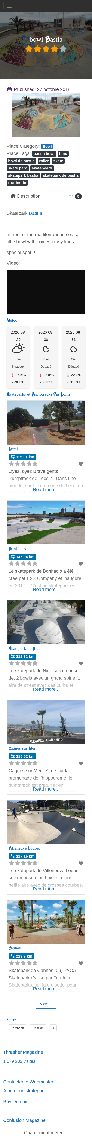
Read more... (46, 489)
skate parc (17, 168)
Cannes (15, 948)
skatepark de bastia (61, 175)
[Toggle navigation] (9, 6)
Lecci (13, 449)
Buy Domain (16, 1101)
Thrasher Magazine (23, 1052)
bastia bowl (44, 153)
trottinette (17, 182)
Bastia (35, 213)
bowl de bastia (21, 161)
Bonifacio (17, 548)
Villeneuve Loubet (24, 848)
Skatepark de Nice (24, 648)
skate (58, 161)
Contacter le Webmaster (28, 1082)
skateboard (42, 168)
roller (44, 161)
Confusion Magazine (24, 1120)
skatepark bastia (23, 175)
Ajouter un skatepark (24, 1090)
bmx (63, 153)
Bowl (47, 146)
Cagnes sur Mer (22, 748)
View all (46, 1004)
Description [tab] (28, 196)
